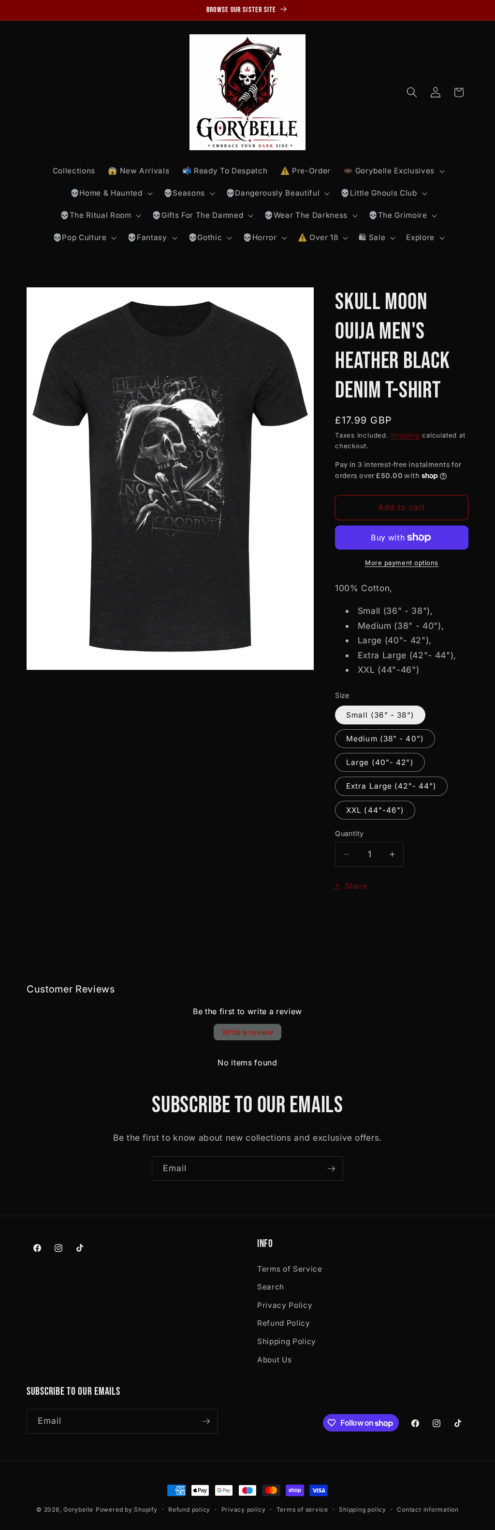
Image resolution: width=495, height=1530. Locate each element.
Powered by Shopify (127, 1509)
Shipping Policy (286, 1341)
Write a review (247, 1032)
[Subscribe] (331, 1168)
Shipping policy (362, 1509)
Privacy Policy (284, 1305)
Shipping (405, 435)
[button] (393, 171)
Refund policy (189, 1509)
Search (270, 1286)
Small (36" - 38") (380, 715)
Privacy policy (243, 1509)
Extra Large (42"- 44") (391, 786)
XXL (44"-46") (375, 810)
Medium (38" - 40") (385, 738)
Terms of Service (289, 1269)
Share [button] (356, 886)
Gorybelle (78, 1509)
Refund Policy (283, 1323)
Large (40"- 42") (380, 762)
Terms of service (302, 1509)
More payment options (401, 563)
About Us (274, 1359)
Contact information (428, 1509)
